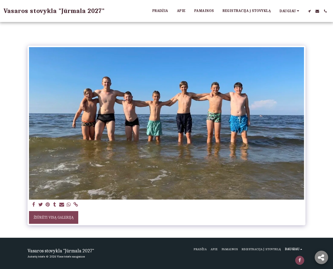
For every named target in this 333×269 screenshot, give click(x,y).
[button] (309, 11)
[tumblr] (54, 205)
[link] (75, 205)
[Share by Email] (61, 205)
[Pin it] (47, 205)
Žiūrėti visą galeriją (54, 217)
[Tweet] (40, 205)
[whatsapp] (68, 205)
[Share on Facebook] (33, 205)
